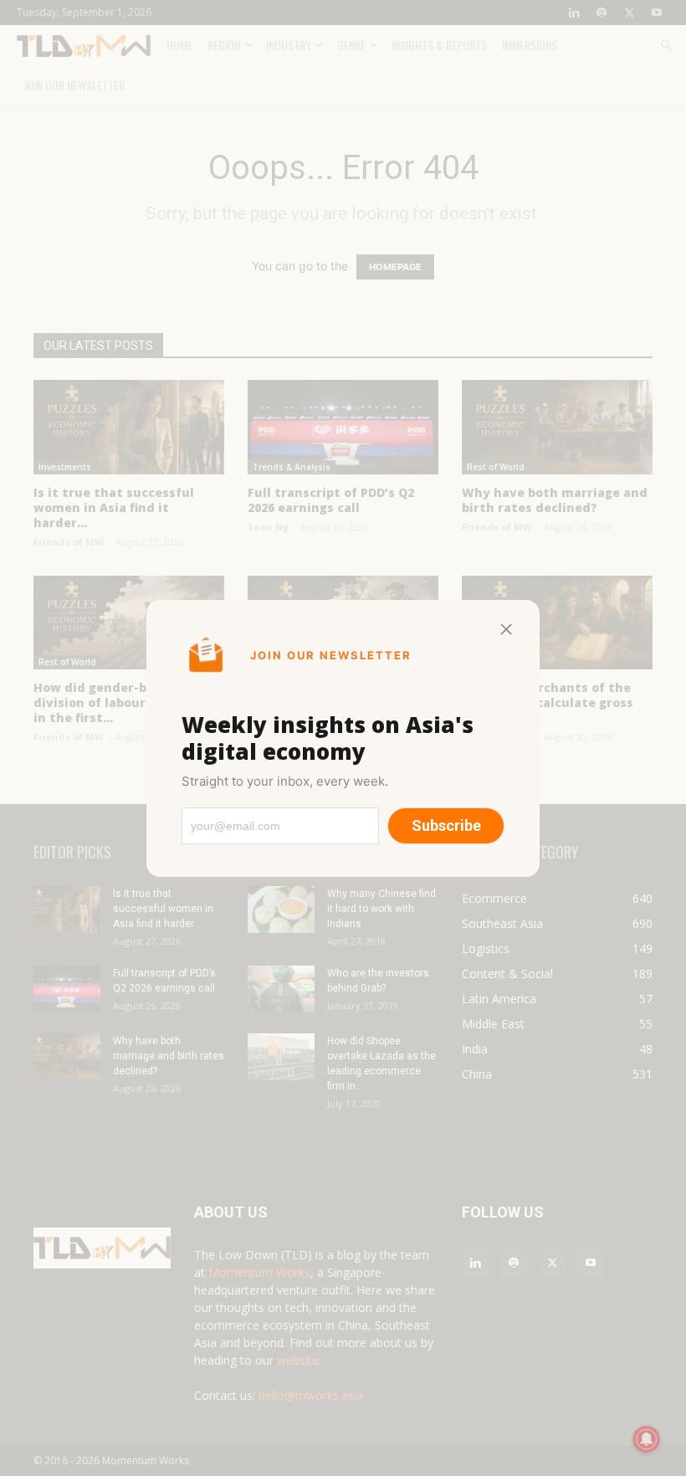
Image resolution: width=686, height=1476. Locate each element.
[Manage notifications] (646, 1439)
